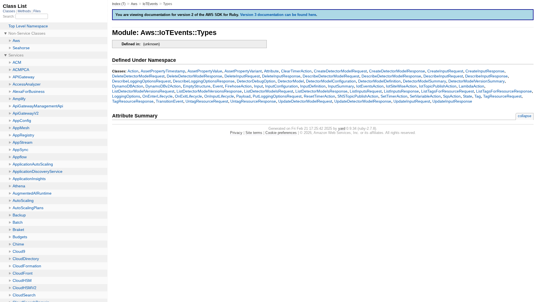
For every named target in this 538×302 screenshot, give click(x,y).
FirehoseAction (238, 86)
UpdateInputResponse (452, 101)
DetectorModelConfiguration (331, 81)
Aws (134, 4)
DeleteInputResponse (281, 76)
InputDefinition (313, 86)
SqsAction (452, 96)
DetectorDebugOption (256, 81)
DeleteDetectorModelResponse (194, 76)
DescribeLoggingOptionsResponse (204, 81)
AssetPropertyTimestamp (163, 71)
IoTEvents (150, 4)
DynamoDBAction (127, 86)
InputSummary (341, 86)
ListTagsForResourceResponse (504, 91)
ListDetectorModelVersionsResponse (209, 91)
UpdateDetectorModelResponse (362, 101)
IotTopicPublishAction (437, 86)
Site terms (253, 133)
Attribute (271, 71)
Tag (477, 96)
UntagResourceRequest (206, 101)
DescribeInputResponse (486, 76)
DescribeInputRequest (443, 76)
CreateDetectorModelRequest (340, 71)
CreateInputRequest (445, 71)
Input (258, 86)
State (467, 96)
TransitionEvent (169, 101)
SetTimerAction (394, 96)
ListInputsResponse (401, 91)
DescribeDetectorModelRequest (331, 76)
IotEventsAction (370, 86)
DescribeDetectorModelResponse (391, 76)
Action (132, 71)
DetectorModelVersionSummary (476, 81)
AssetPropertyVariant (243, 71)
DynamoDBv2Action (163, 86)
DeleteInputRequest (242, 76)
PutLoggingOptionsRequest (277, 96)
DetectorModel (291, 81)
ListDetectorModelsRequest (268, 91)
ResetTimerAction (319, 96)
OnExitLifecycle (188, 96)
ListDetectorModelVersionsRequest (143, 91)
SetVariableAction (425, 96)
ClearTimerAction (296, 71)
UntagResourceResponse (253, 101)
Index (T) (119, 4)
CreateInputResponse (484, 71)
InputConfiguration (281, 86)
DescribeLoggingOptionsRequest (141, 81)
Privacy (236, 133)
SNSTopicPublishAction (357, 96)
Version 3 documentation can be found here (278, 15)
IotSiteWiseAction (401, 86)
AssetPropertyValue (204, 71)
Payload (243, 96)
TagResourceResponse (133, 101)
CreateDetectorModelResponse (397, 71)
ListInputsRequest (366, 91)
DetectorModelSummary (424, 81)
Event (218, 86)
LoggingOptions (126, 96)
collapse (524, 116)
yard (341, 128)
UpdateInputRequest (411, 101)
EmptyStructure (196, 86)
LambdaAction (471, 86)
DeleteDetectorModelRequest (138, 76)
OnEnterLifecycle (157, 96)
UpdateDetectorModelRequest (305, 101)
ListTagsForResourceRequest (447, 91)
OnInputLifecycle (219, 96)
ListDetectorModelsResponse (321, 91)
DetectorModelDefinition (379, 81)
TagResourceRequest (502, 96)
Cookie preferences (281, 133)
